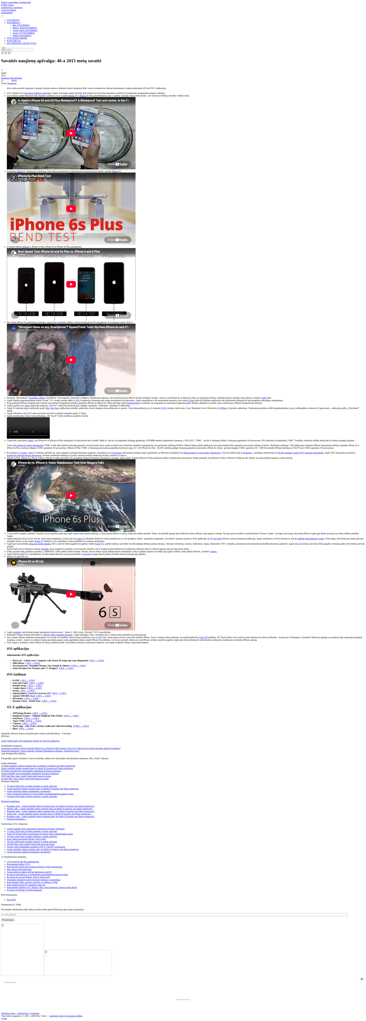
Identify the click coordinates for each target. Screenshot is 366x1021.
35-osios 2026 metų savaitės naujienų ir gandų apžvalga (32, 786)
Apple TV (80, 538)
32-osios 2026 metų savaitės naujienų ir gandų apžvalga (32, 836)
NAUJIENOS (13, 20)
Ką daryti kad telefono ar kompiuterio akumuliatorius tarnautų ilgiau (37, 874)
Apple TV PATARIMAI (24, 33)
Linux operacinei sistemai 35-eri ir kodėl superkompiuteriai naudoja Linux (40, 794)
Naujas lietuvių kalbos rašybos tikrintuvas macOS (29, 872)
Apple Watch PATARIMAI (25, 30)
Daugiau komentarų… (17, 819)
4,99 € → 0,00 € (66, 668)
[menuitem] (186, 20)
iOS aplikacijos (26, 741)
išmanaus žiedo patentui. (40, 544)
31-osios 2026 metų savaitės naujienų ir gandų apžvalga (32, 831)
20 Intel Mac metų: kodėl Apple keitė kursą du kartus (25, 778)
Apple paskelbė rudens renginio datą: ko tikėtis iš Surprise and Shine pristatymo (37, 768)
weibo (263, 398)
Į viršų (4, 1018)
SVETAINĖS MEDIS (17, 38)
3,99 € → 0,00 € (78, 665)
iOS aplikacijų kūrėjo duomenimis (28, 445)
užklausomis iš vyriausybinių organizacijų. (202, 453)
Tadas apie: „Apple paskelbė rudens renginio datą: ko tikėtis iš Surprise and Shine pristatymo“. (49, 814)
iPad (32, 696)
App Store (54, 408)
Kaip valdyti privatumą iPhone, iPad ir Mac (26, 839)
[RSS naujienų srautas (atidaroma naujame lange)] (3, 54)
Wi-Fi (206, 544)
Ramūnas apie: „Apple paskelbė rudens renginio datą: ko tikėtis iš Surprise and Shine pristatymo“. (51, 806)
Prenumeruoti (7, 920)
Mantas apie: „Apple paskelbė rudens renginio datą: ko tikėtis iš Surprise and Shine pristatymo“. (50, 809)
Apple (4, 741)
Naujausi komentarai (10, 801)
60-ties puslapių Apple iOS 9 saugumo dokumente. (301, 453)
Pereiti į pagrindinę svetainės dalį (16, 2)
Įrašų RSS (11, 900)
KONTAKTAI (13, 40)
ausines (213, 551)
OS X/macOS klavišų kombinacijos (23, 861)
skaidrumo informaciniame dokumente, (24, 455)
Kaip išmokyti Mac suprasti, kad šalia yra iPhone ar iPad (32, 882)
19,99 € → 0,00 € (33, 721)
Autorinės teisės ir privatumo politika (65, 1016)
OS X (163, 408)
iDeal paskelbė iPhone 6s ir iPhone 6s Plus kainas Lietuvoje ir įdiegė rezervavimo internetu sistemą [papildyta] (60, 748)
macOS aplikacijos (51, 741)
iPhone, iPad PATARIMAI (25, 28)
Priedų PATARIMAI (22, 35)
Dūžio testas (12, 741)
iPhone (71, 95)
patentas (44, 549)
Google (23, 453)
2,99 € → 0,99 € (36, 683)
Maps (27, 405)
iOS (77, 400)
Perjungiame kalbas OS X (18, 864)
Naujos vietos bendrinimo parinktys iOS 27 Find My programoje (36, 847)
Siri (136, 554)
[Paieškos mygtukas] (3, 49)
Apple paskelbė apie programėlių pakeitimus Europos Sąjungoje (30, 773)
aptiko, (31, 440)
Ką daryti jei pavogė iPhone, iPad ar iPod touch (28, 877)
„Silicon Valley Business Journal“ (57, 635)
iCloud (191, 400)
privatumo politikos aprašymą (37, 93)
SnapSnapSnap (133, 403)
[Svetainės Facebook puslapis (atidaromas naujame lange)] (6, 54)
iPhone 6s (37, 741)
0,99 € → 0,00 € (96, 660)
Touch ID (203, 637)
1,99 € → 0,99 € (27, 680)
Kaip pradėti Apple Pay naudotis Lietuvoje (26, 885)
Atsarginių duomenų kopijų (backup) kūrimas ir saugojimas (33, 879)
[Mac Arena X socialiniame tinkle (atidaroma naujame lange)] (9, 54)
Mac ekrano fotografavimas (19, 869)
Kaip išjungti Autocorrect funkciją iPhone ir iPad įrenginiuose (34, 867)
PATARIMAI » (14, 22)
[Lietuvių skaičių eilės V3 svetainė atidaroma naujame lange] (183, 950)
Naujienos (11, 83)
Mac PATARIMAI (21, 25)
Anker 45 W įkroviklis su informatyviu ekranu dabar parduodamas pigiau (40, 834)
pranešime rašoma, (37, 398)
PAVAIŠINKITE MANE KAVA (22, 43)
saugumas (247, 453)
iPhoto (224, 408)
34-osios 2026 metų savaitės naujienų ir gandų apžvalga (32, 796)
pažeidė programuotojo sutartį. (311, 538)
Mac (48, 408)
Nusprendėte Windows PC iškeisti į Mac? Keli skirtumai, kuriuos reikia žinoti (42, 887)
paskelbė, (17, 632)
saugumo (87, 554)
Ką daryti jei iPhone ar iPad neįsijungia (24, 890)
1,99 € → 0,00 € (32, 663)
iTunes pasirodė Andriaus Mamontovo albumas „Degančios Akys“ (40, 751)
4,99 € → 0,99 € (58, 693)
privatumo (117, 453)
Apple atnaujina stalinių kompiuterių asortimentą (28, 791)
